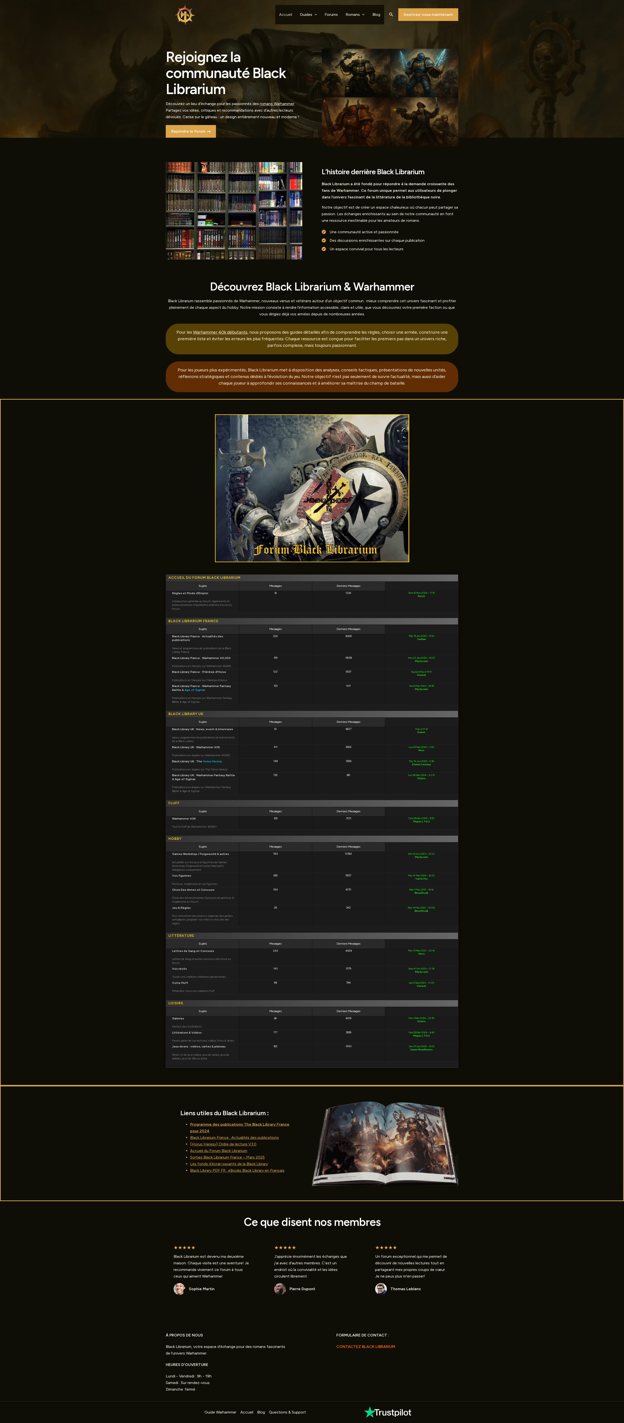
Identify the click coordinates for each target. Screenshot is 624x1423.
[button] (391, 14)
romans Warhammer (277, 103)
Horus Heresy (212, 761)
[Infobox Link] (388, 1412)
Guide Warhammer (220, 1412)
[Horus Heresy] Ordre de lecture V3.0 (223, 1144)
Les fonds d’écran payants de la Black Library (229, 1164)
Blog (376, 14)
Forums (331, 14)
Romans (353, 14)
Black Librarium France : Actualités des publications (234, 1137)
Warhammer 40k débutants (220, 332)
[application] (314, 14)
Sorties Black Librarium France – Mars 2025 (227, 1157)
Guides (306, 14)
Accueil (285, 14)
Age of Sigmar (195, 690)
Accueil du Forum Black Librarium (218, 1150)
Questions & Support (287, 1412)
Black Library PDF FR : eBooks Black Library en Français (237, 1170)
